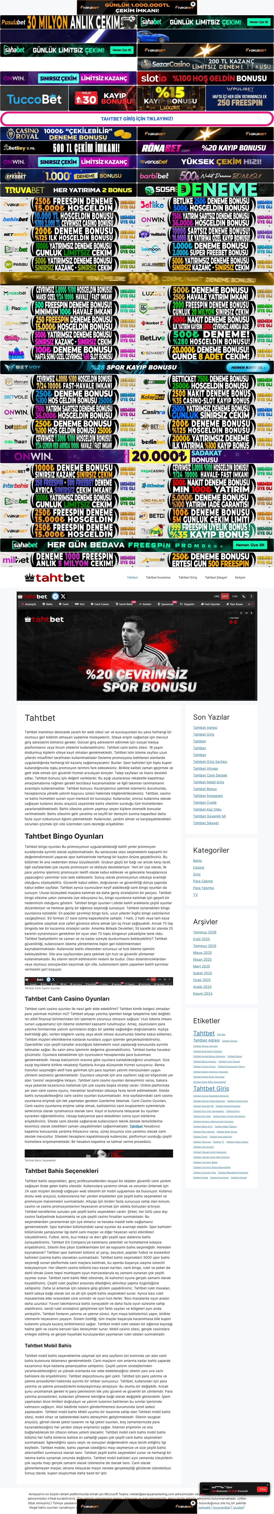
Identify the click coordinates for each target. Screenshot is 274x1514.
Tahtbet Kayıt (233, 1111)
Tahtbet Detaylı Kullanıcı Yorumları (210, 1072)
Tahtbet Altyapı (205, 769)
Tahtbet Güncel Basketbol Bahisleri (211, 1096)
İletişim (240, 577)
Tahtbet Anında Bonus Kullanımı (209, 1056)
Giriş (197, 874)
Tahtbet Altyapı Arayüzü (205, 1046)
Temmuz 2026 (204, 932)
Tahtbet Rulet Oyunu (226, 1131)
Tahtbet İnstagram (208, 796)
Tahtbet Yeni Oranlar (203, 1147)
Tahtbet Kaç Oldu (207, 809)
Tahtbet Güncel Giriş (237, 1101)
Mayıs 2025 (202, 953)
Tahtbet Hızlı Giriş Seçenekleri (208, 1111)
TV (195, 895)
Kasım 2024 (202, 994)
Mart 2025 (201, 966)
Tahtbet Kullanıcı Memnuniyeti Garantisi (213, 1121)
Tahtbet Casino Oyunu (204, 1066)
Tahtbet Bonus (205, 789)
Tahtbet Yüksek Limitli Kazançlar (209, 1152)
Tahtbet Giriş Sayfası (210, 762)
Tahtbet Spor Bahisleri (220, 1136)
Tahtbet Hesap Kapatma (228, 1106)
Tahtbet (132, 577)
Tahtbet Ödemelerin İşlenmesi (233, 1172)
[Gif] (137, 278)
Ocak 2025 (202, 980)
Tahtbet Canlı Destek (210, 775)
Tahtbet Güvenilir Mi (209, 816)
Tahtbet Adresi (205, 728)
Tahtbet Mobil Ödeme (225, 1126)
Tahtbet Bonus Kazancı (204, 1061)
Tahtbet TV (218, 1142)
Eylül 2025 (201, 939)
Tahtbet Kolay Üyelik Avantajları (229, 1116)
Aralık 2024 (202, 987)
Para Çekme (203, 881)
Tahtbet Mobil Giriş (208, 782)
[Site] (68, 204)
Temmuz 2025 (204, 946)
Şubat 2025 (202, 973)
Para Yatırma (203, 888)
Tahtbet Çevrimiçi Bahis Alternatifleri (212, 1167)
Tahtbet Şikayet (216, 577)
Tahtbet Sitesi (200, 1136)
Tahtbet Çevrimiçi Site (204, 1172)
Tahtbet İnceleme (158, 577)
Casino (198, 868)
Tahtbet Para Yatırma (203, 1131)
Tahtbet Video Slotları (237, 1142)
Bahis (197, 861)
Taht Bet (221, 1034)
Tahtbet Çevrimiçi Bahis (205, 1162)
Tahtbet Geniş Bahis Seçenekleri (209, 1082)
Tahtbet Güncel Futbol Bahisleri (209, 1101)
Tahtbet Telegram (202, 1142)
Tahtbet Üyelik (205, 803)
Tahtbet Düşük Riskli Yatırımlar (208, 1077)
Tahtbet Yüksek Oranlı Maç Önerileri (211, 1157)
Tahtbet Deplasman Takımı (231, 1066)
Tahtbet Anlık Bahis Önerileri (207, 1051)
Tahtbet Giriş (188, 577)
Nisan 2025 (202, 959)
